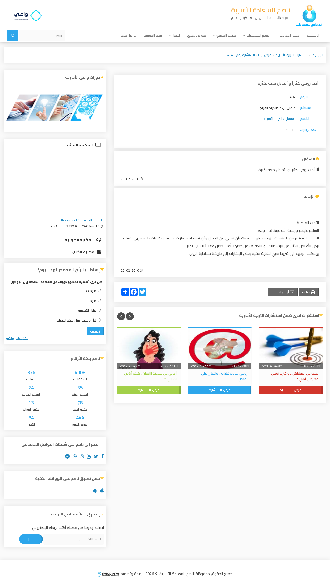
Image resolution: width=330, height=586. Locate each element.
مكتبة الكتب (83, 251)
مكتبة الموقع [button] (226, 35)
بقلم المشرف (152, 35)
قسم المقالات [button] (290, 35)
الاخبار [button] (176, 35)
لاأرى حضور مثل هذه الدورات (76, 321)
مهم (93, 301)
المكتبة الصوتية (79, 239)
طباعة (306, 292)
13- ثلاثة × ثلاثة (68, 220)
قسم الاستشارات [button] (257, 35)
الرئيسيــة (313, 35)
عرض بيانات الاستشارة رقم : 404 (249, 55)
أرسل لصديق (281, 292)
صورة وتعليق (196, 35)
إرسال (30, 539)
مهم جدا (90, 291)
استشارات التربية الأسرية (291, 55)
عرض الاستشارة (290, 390)
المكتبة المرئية (79, 145)
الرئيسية (318, 55)
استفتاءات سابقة (17, 338)
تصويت (95, 331)
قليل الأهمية (87, 311)
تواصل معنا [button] (128, 35)
